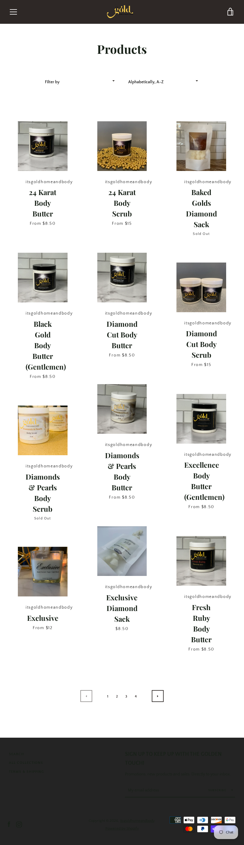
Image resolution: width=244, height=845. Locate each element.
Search (16, 754)
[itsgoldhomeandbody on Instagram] (19, 824)
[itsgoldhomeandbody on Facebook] (9, 824)
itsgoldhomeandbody (137, 821)
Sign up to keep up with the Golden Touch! (173, 759)
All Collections (26, 763)
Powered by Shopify (122, 828)
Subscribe (217, 790)
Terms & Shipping (26, 772)
